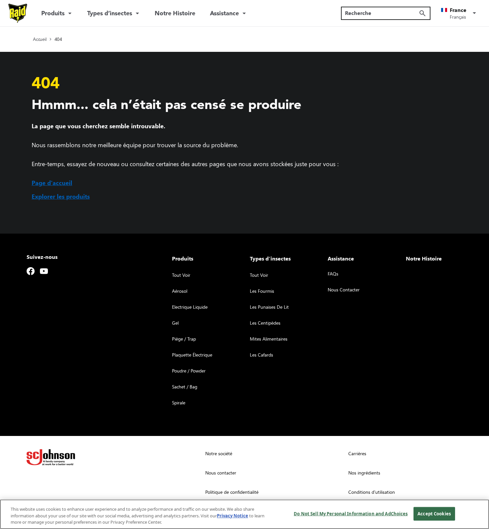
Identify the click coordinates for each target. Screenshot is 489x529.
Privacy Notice (232, 516)
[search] (422, 13)
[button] (459, 13)
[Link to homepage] (18, 13)
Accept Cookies (434, 513)
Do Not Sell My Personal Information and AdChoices (351, 513)
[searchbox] (381, 13)
